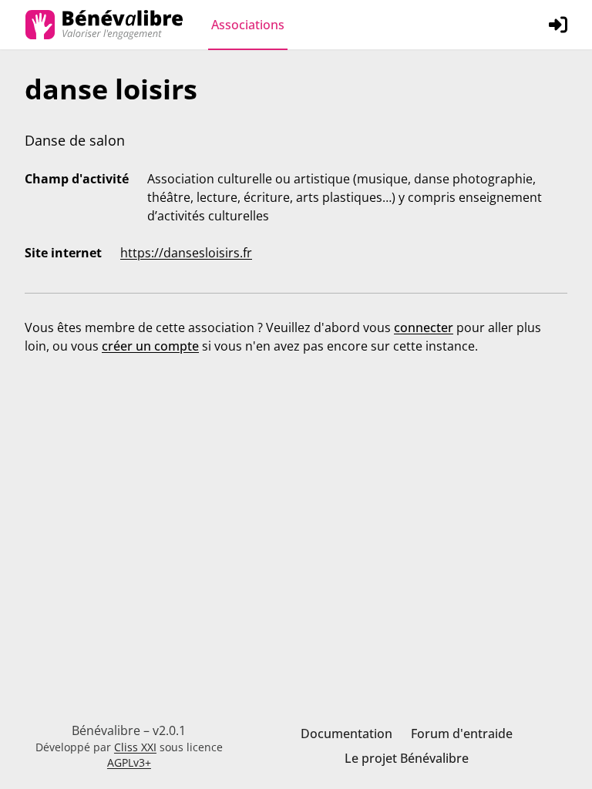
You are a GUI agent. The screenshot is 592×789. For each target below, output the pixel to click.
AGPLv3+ (129, 762)
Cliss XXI (135, 747)
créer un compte (150, 345)
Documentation (346, 733)
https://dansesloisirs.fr (186, 252)
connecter (423, 327)
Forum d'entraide (462, 733)
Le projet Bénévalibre (407, 758)
